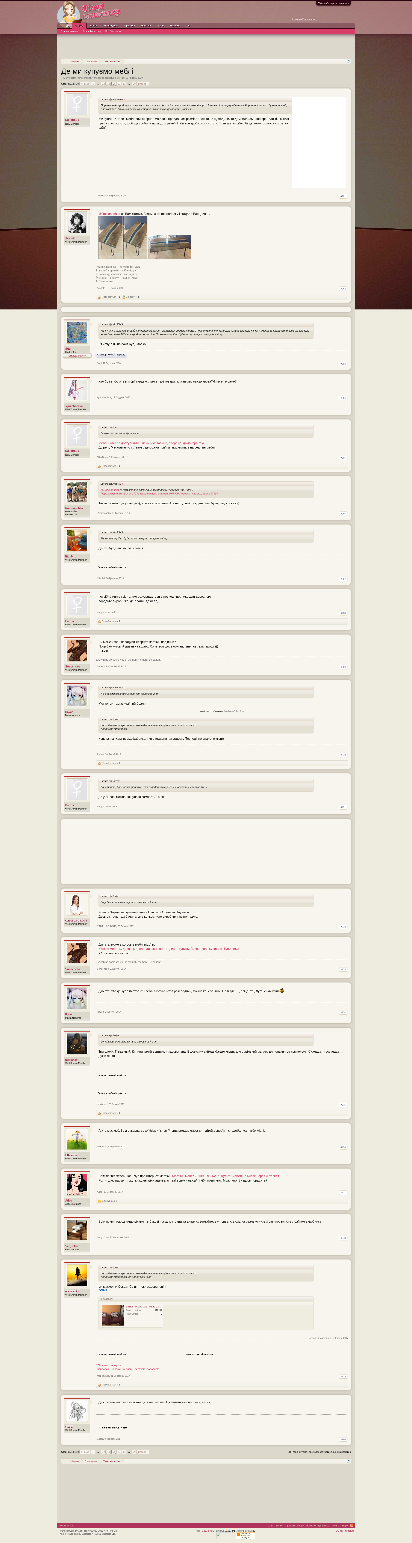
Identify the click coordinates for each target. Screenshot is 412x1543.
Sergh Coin (72, 1246)
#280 (343, 1439)
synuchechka (74, 406)
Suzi (68, 348)
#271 (343, 807)
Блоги (93, 25)
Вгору (345, 1525)
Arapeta (70, 238)
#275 (343, 1105)
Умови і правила (345, 1530)
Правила (129, 25)
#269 (343, 667)
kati (122, 78)
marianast (71, 1059)
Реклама (175, 25)
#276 (343, 1147)
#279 (343, 1376)
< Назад (84, 84)
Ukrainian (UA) (66, 1525)
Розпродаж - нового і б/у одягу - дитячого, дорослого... (128, 1369)
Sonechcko (72, 666)
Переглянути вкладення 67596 (120, 493)
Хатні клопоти (84, 78)
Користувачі (111, 25)
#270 (343, 755)
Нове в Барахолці (91, 31)
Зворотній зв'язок (306, 1525)
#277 (343, 1192)
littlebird (70, 556)
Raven (69, 711)
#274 (343, 1012)
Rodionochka (74, 508)
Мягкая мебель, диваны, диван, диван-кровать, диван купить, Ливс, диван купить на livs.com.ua (169, 949)
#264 (343, 398)
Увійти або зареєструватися (333, 3)
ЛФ (188, 25)
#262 (343, 288)
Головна (335, 1525)
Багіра (69, 621)
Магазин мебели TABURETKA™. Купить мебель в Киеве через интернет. (226, 1176)
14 (113, 84)
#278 (343, 1238)
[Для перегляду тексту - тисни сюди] (104, 1291)
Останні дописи (69, 31)
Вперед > (143, 84)
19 (134, 84)
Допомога (323, 1525)
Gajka (100, 1438)
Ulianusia (101, 1146)
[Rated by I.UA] (226, 1538)
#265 (343, 457)
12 (103, 84)
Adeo (68, 1200)
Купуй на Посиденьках (304, 19)
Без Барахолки (113, 31)
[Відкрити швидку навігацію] (348, 61)
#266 (343, 513)
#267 (343, 579)
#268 (343, 613)
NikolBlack (72, 120)
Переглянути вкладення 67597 (198, 493)
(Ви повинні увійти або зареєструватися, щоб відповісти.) (319, 1452)
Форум (79, 25)
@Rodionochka (109, 214)
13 (108, 84)
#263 (343, 364)
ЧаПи (161, 25)
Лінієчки (146, 25)
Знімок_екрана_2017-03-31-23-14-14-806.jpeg (150, 1306)
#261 (343, 196)
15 (119, 84)
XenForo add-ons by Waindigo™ (77, 1533)
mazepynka (103, 1376)
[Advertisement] (206, 45)
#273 (343, 969)
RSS (351, 1525)
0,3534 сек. (208, 1530)
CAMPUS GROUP (106, 926)
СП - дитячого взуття (108, 1365)
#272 (343, 927)
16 (124, 84)
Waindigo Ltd (108, 1533)
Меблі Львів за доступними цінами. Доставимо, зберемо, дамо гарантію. (151, 443)
